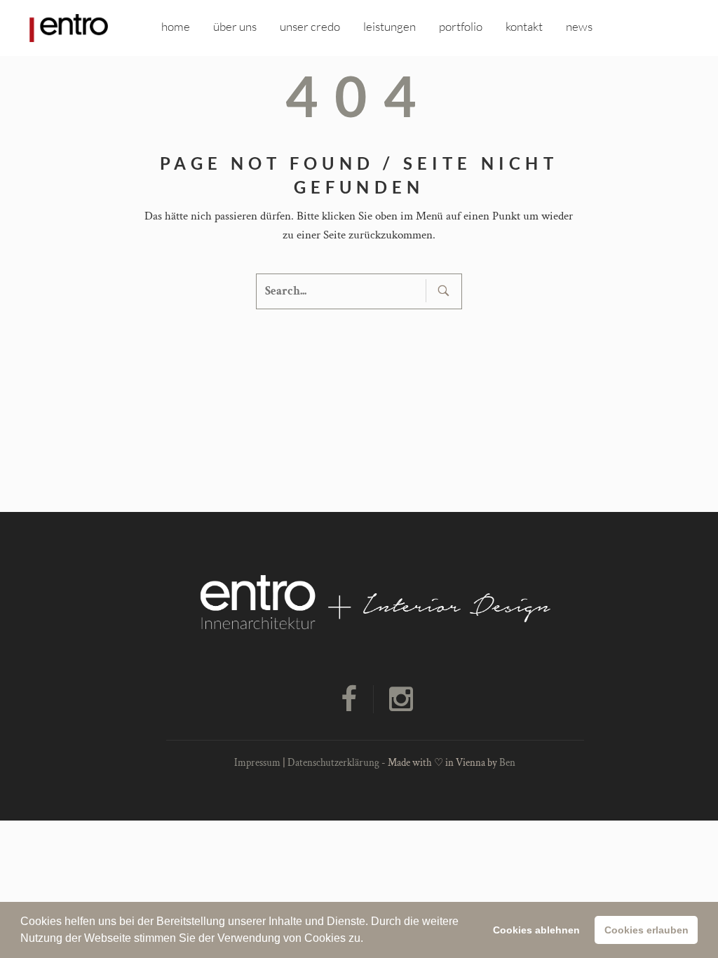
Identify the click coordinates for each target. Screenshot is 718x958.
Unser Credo (310, 26)
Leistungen (389, 26)
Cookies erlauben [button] (646, 930)
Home (175, 26)
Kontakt (524, 26)
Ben (507, 762)
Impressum (257, 762)
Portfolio (460, 26)
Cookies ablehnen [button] (536, 930)
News (579, 26)
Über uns (235, 26)
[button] (368, 940)
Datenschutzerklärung (333, 762)
